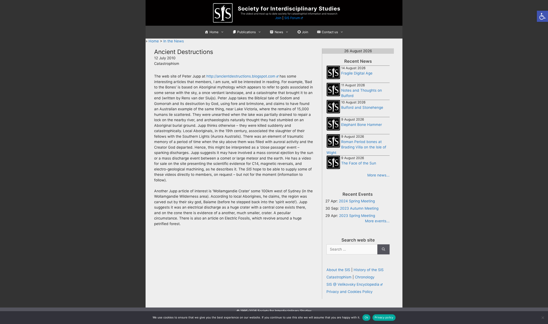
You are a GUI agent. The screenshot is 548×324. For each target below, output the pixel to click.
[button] (542, 16)
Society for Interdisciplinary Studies (289, 8)
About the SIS (338, 270)
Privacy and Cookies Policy (349, 292)
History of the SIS (369, 270)
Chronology (364, 277)
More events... (377, 221)
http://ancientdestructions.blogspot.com (240, 76)
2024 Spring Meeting (357, 201)
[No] (543, 317)
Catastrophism (338, 277)
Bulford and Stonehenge (362, 107)
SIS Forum (292, 18)
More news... (378, 175)
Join (278, 18)
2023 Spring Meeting (357, 216)
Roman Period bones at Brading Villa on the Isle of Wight (356, 147)
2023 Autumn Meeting (359, 208)
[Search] (383, 249)
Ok (366, 317)
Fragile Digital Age (356, 73)
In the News (173, 41)
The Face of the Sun (358, 163)
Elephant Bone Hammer (361, 124)
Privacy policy (384, 317)
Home (154, 41)
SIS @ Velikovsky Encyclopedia (352, 284)
